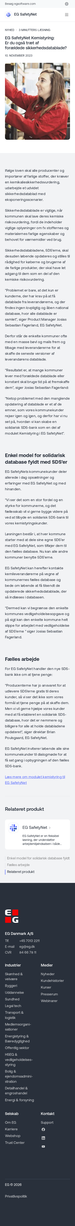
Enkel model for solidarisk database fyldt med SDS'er (38, 858)
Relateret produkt (20, 872)
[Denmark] (66, 4)
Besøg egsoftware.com (20, 4)
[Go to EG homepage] (11, 916)
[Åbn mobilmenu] (66, 14)
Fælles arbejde (19, 865)
